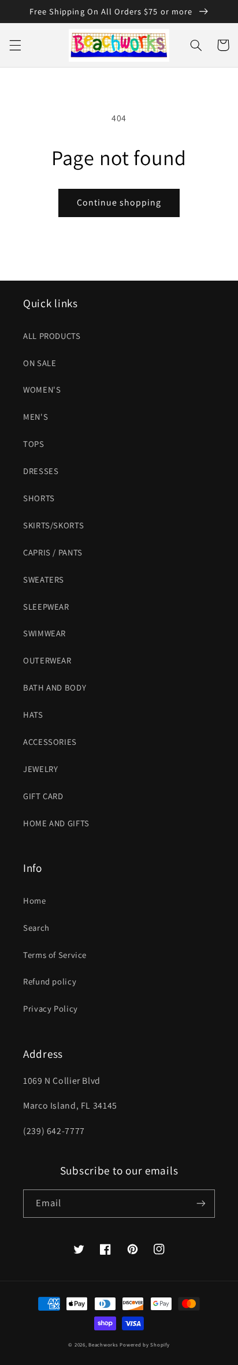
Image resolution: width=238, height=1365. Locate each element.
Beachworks (103, 1344)
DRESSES (40, 470)
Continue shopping (119, 202)
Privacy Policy (50, 1008)
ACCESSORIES (50, 741)
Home (34, 900)
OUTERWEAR (47, 660)
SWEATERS (43, 579)
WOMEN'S (42, 389)
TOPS (33, 443)
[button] (15, 45)
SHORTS (39, 498)
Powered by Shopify (144, 1344)
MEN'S (35, 416)
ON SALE (39, 362)
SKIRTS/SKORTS (53, 525)
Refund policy (49, 981)
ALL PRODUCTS (52, 335)
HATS (33, 714)
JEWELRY (40, 768)
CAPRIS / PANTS (53, 552)
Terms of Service (55, 954)
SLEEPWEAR (46, 606)
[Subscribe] (201, 1203)
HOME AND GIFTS (56, 823)
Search (36, 927)
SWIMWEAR (44, 633)
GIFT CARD (43, 795)
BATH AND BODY (54, 687)
